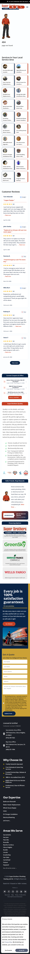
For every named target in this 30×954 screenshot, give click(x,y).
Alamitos (20, 905)
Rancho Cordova (8, 845)
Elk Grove (18, 914)
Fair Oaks (6, 857)
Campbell (9, 911)
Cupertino (10, 913)
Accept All (21, 950)
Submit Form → (9, 713)
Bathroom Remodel (9, 801)
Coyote (6, 913)
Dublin (19, 913)
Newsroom (7, 895)
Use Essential (8, 950)
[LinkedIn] (25, 891)
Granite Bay (7, 855)
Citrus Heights (7, 847)
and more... (6, 821)
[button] (27, 7)
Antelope (10, 907)
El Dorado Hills (11, 914)
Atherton (22, 907)
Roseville (6, 842)
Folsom (5, 862)
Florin (19, 916)
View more (15, 363)
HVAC (5, 811)
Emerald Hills (8, 916)
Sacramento (7, 835)
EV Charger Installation (10, 814)
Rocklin (5, 850)
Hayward (6, 865)
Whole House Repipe (9, 808)
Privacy (16, 895)
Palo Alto (6, 840)
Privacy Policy (8, 710)
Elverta (23, 914)
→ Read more (7, 215)
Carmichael (6, 860)
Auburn (5, 909)
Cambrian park (17, 909)
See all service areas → (10, 868)
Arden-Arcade (16, 907)
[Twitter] (4, 891)
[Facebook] (8, 891)
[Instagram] (17, 891)
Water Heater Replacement (11, 805)
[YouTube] (21, 891)
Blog (13, 895)
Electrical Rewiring (9, 817)
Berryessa (10, 909)
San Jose (5, 837)
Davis (15, 913)
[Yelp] (13, 891)
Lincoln (5, 852)
